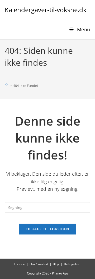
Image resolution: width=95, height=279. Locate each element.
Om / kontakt (39, 264)
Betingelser (72, 264)
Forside (19, 264)
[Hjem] (6, 85)
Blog (56, 264)
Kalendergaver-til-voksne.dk (46, 9)
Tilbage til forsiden (47, 229)
